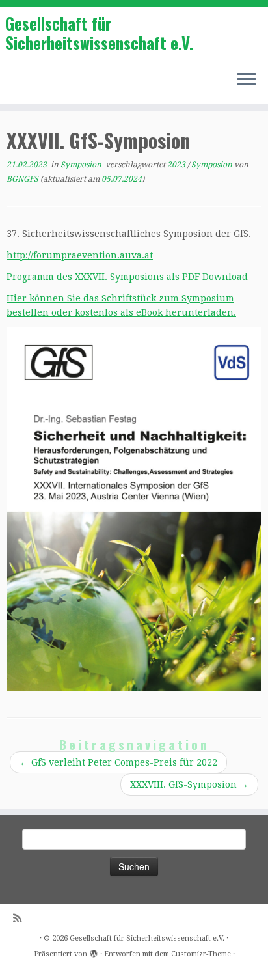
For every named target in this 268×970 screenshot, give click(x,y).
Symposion (81, 164)
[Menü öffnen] (246, 80)
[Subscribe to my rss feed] (20, 919)
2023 (177, 164)
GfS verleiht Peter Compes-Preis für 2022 (118, 762)
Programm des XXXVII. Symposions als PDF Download (127, 276)
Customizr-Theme (201, 954)
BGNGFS (22, 179)
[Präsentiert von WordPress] (93, 951)
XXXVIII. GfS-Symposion (189, 784)
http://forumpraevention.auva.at (80, 255)
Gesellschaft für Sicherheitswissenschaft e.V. (99, 33)
